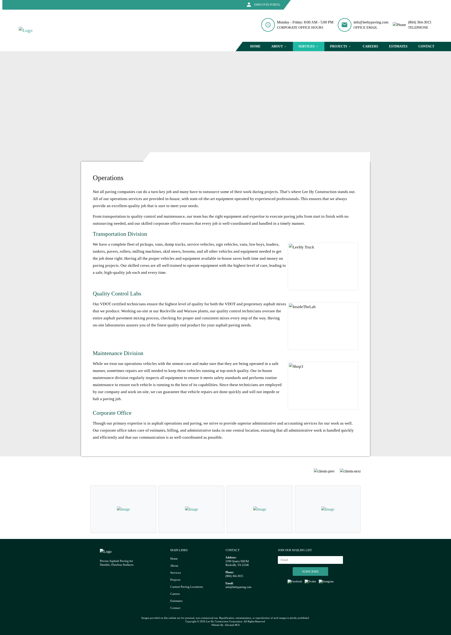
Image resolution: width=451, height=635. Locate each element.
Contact (175, 608)
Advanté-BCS (232, 624)
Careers (175, 594)
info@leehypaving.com (371, 22)
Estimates (176, 601)
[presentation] (324, 471)
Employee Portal (266, 4)
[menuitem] (255, 46)
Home (174, 558)
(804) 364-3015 (419, 22)
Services (175, 572)
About (174, 565)
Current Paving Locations (186, 587)
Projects (175, 579)
